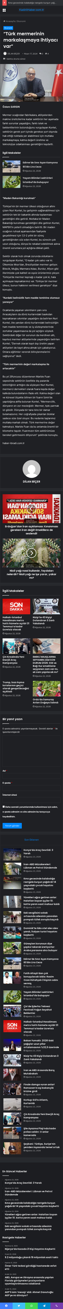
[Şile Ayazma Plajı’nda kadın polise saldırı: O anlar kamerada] (12, 1133)
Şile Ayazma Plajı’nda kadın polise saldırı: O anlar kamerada (40, 1132)
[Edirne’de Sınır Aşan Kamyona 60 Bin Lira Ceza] (11, 166)
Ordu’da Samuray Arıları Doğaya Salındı (45, 701)
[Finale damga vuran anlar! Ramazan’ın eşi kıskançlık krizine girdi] (12, 1089)
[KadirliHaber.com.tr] (31, 10)
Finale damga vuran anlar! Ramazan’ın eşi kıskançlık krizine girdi (39, 1088)
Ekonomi (21, 21)
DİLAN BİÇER (14, 53)
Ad (5, 770)
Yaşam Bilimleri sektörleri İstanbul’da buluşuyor (38, 993)
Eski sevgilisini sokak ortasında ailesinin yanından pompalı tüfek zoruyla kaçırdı (41, 916)
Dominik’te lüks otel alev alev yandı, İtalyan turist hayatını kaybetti (41, 932)
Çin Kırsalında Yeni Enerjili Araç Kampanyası (13, 660)
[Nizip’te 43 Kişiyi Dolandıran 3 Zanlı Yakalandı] (46, 606)
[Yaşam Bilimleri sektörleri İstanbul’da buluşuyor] (11, 182)
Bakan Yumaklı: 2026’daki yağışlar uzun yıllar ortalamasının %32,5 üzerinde (41, 1044)
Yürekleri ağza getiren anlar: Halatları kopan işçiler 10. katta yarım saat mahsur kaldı (42, 901)
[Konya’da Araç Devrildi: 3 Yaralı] (12, 854)
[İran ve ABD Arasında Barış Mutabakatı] (12, 1075)
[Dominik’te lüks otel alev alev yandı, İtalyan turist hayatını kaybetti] (12, 933)
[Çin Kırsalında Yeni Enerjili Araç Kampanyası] (16, 646)
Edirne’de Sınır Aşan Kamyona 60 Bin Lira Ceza (41, 960)
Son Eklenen (31, 839)
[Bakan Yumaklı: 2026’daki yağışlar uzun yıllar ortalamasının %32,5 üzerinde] (12, 1045)
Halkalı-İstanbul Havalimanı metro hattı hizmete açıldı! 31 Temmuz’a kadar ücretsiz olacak (16, 623)
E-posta (7, 783)
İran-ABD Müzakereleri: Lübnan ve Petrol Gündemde (40, 866)
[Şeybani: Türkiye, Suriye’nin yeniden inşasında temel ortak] (12, 1148)
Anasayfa (10, 21)
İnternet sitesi (10, 795)
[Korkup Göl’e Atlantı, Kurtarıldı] (12, 1104)
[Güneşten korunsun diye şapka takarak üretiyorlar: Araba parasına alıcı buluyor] (12, 948)
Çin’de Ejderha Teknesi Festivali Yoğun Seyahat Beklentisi (38, 1010)
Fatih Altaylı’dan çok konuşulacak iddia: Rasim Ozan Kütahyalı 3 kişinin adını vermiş (41, 978)
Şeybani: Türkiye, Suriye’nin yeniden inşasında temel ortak (42, 1145)
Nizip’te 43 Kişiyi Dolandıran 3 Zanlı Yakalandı (43, 620)
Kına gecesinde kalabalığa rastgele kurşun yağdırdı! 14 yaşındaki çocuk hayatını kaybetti (40, 883)
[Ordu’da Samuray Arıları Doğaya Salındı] (46, 688)
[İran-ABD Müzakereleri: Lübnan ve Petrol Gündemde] (12, 869)
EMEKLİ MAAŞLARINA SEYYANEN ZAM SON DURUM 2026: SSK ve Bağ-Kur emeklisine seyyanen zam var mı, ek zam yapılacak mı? (45, 664)
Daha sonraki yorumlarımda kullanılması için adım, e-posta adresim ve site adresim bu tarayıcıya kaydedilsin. (30, 812)
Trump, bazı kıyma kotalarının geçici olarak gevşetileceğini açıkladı (16, 687)
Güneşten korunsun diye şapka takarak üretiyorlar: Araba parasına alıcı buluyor (40, 947)
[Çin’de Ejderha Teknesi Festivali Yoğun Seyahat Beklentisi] (12, 1011)
